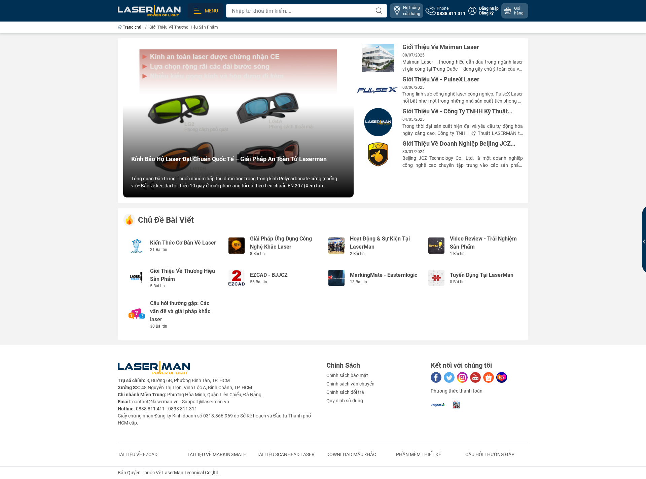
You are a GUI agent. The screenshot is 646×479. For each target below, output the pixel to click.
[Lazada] (501, 377)
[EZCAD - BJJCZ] (236, 277)
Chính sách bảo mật (347, 375)
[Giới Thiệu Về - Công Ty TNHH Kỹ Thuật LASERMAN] (378, 122)
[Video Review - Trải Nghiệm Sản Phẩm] (436, 245)
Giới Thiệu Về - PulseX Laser (440, 79)
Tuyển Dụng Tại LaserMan (481, 275)
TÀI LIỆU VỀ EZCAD (137, 454)
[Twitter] (449, 377)
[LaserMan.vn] (149, 10)
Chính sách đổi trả (345, 392)
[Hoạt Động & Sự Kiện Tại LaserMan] (336, 245)
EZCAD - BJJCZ (269, 275)
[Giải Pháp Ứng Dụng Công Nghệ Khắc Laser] (236, 245)
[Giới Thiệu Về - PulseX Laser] (378, 90)
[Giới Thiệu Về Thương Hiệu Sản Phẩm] (137, 277)
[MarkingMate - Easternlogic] (336, 277)
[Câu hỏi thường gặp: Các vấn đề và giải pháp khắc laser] (137, 314)
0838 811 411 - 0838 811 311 (166, 408)
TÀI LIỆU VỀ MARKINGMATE (216, 454)
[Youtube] (475, 377)
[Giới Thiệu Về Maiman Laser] (378, 58)
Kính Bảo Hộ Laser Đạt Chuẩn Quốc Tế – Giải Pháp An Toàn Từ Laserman (229, 159)
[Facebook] (436, 377)
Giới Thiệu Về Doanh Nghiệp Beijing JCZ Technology (456, 143)
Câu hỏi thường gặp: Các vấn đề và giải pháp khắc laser (180, 311)
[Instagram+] (462, 377)
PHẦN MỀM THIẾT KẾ (418, 454)
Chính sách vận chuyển (350, 383)
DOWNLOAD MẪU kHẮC (351, 454)
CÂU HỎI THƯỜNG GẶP (489, 454)
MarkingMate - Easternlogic (383, 275)
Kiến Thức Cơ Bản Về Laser (183, 242)
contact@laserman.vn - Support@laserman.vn (180, 401)
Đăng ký (486, 13)
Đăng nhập (489, 8)
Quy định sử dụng (344, 400)
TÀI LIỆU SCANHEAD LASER (286, 454)
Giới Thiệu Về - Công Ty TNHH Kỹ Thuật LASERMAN (455, 111)
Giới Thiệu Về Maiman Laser (440, 47)
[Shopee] (488, 377)
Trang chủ (132, 27)
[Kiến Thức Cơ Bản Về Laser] (137, 245)
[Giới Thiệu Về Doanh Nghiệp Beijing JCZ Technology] (378, 154)
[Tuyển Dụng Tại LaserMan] (436, 277)
